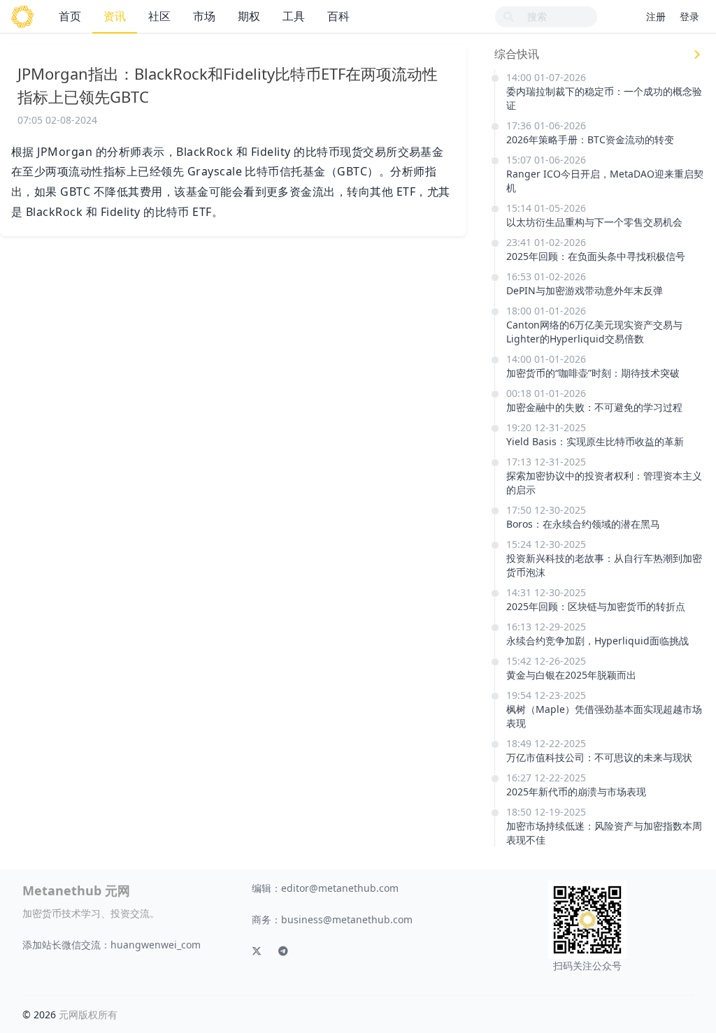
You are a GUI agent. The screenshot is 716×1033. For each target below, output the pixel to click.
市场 (204, 16)
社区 (159, 16)
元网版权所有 (88, 1014)
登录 (689, 16)
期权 (249, 16)
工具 (293, 16)
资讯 (114, 16)
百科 (338, 16)
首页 (70, 16)
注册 (656, 16)
